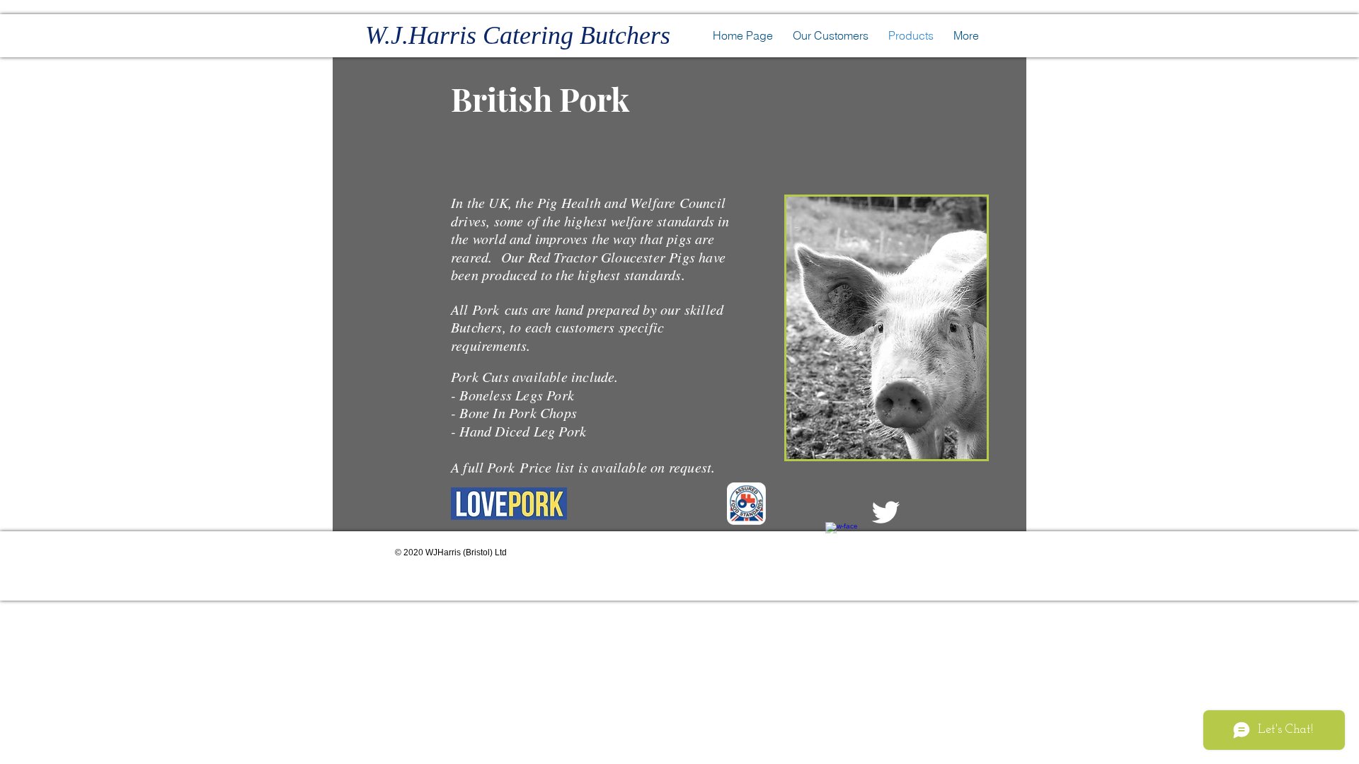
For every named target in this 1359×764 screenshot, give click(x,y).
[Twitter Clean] (885, 512)
